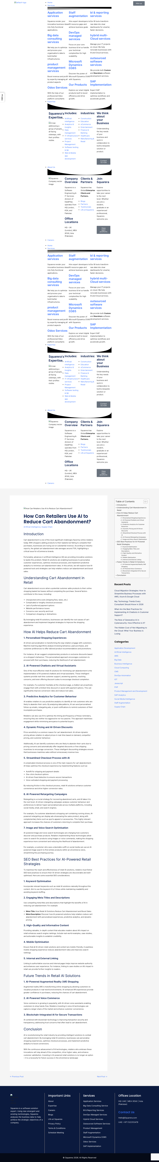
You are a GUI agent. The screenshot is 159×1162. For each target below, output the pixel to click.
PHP (116, 687)
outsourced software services (98, 61)
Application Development (124, 648)
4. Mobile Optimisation (128, 557)
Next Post (102, 1076)
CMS (116, 671)
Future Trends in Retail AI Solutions (131, 562)
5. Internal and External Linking (131, 559)
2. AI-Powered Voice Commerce (131, 568)
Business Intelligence (123, 664)
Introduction (122, 505)
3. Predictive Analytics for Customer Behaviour (132, 525)
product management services (56, 68)
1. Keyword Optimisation (129, 547)
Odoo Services (57, 87)
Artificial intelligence (32, 527)
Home (49, 246)
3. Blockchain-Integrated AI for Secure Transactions (133, 572)
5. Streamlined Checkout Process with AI (133, 534)
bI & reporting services (99, 14)
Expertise (51, 345)
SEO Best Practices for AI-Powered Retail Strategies (131, 543)
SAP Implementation (101, 83)
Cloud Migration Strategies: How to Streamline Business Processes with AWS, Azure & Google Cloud (130, 593)
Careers (50, 483)
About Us (51, 410)
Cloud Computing (121, 668)
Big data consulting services (54, 39)
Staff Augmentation (122, 703)
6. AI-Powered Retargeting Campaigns (133, 537)
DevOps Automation (122, 675)
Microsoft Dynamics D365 (75, 65)
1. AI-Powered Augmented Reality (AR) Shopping (133, 565)
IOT (115, 679)
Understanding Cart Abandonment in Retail (132, 509)
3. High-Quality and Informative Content (131, 554)
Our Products (78, 84)
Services (51, 248)
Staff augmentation (78, 14)
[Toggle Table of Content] (144, 502)
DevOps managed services (75, 36)
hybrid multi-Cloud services (100, 37)
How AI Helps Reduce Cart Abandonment (127, 514)
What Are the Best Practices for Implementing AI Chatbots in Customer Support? (131, 612)
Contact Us (126, 1112)
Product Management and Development (130, 691)
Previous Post (17, 1076)
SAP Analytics (120, 695)
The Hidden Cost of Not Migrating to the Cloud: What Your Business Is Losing (130, 630)
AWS (116, 656)
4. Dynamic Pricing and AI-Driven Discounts (132, 530)
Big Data (117, 660)
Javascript (118, 683)
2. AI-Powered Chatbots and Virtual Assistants (132, 521)
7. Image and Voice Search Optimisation (134, 539)
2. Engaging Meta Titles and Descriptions (130, 550)
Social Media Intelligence (124, 699)
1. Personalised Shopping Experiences (133, 518)
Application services (55, 14)
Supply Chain (47, 527)
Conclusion (121, 575)
